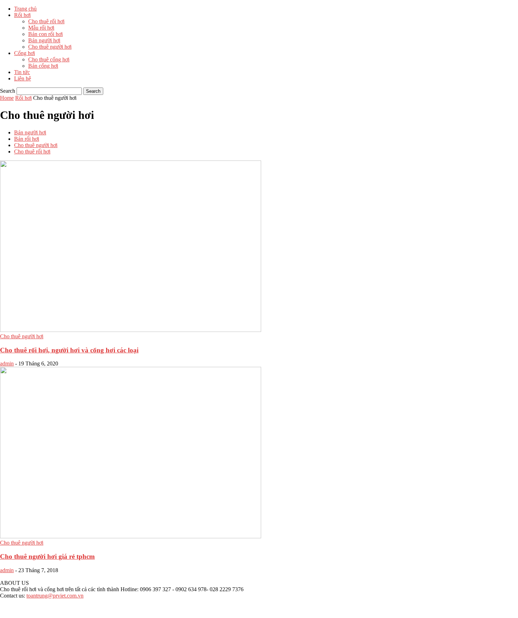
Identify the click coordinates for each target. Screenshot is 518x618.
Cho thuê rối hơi (46, 21)
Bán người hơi (44, 40)
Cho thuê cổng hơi (48, 59)
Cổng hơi (24, 53)
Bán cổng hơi (43, 66)
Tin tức (22, 72)
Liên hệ (22, 78)
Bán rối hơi (26, 139)
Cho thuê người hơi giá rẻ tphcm (47, 556)
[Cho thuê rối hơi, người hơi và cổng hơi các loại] (130, 330)
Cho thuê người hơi (50, 47)
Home (7, 98)
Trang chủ (25, 9)
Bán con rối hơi (45, 34)
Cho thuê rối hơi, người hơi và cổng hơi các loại (69, 350)
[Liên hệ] (9, 615)
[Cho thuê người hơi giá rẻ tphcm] (130, 536)
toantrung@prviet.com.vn (55, 596)
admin (7, 363)
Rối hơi (22, 15)
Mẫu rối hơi (41, 28)
